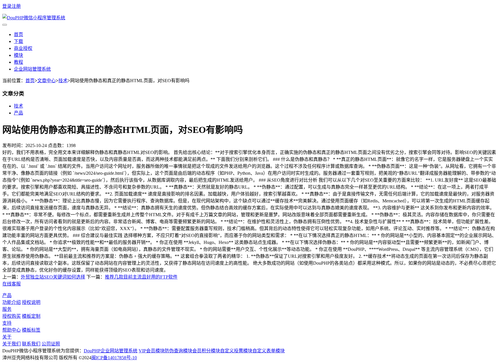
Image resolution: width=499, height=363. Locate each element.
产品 (18, 112)
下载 (18, 41)
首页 (18, 34)
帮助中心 (11, 330)
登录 (7, 6)
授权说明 (31, 302)
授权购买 (11, 316)
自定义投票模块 (236, 350)
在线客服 (11, 283)
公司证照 (51, 343)
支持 (7, 323)
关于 (7, 336)
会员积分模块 (206, 350)
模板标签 (31, 330)
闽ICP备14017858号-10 (114, 357)
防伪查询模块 (178, 350)
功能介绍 (11, 302)
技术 (63, 80)
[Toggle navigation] (4, 25)
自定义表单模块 (268, 350)
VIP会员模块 (152, 350)
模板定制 (31, 316)
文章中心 (46, 80)
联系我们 (31, 343)
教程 (18, 62)
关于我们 (11, 343)
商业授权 (23, 48)
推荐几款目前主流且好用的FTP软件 (141, 276)
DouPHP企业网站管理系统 (110, 350)
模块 (18, 55)
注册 (16, 6)
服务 (7, 309)
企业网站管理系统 (32, 69)
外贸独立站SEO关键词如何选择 (53, 276)
